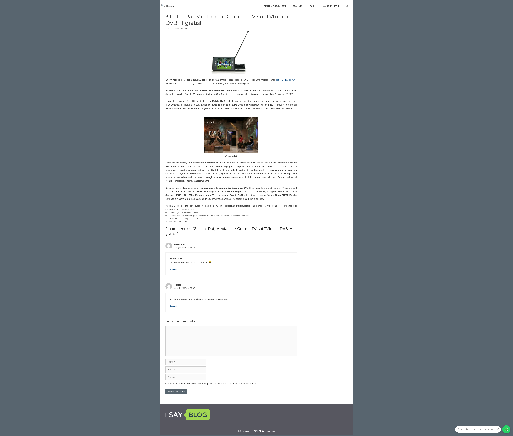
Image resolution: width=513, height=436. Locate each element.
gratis (195, 215)
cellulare (180, 215)
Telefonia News (330, 5)
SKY (294, 80)
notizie (210, 215)
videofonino (246, 215)
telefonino (224, 215)
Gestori (297, 5)
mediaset (202, 215)
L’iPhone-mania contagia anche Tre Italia (185, 218)
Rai (278, 80)
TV (231, 215)
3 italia (173, 215)
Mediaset (286, 80)
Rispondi (173, 269)
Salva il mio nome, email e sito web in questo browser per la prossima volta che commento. (214, 383)
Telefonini (188, 213)
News (180, 213)
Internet (174, 213)
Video (195, 213)
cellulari (188, 215)
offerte (216, 215)
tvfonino (236, 215)
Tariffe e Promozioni (274, 5)
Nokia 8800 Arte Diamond (179, 221)
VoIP (311, 5)
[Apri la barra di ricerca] (347, 6)
